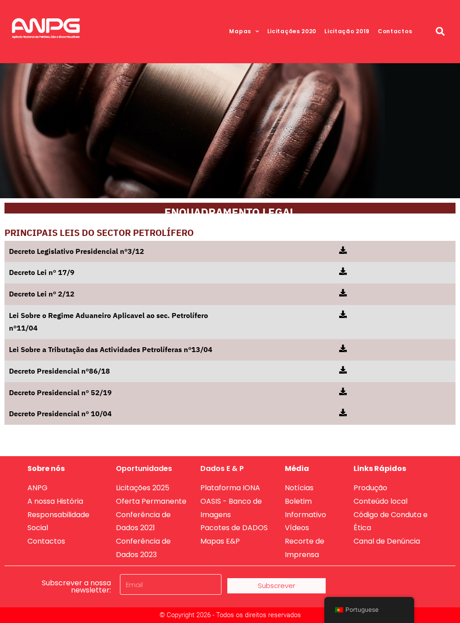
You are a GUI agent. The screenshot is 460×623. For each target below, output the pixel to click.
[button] (440, 31)
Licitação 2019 (347, 31)
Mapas (240, 31)
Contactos (395, 31)
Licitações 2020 (292, 31)
